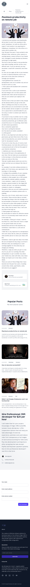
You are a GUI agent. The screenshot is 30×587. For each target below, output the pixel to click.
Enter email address (7, 489)
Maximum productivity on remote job (19, 11)
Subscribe (15, 556)
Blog (10, 11)
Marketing (11, 362)
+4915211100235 (9, 460)
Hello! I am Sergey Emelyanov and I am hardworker (15, 400)
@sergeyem (8, 456)
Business (11, 328)
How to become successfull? (11, 365)
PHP (16, 396)
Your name (4, 482)
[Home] (4, 11)
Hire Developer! (23, 504)
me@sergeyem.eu (9, 463)
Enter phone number (7, 496)
